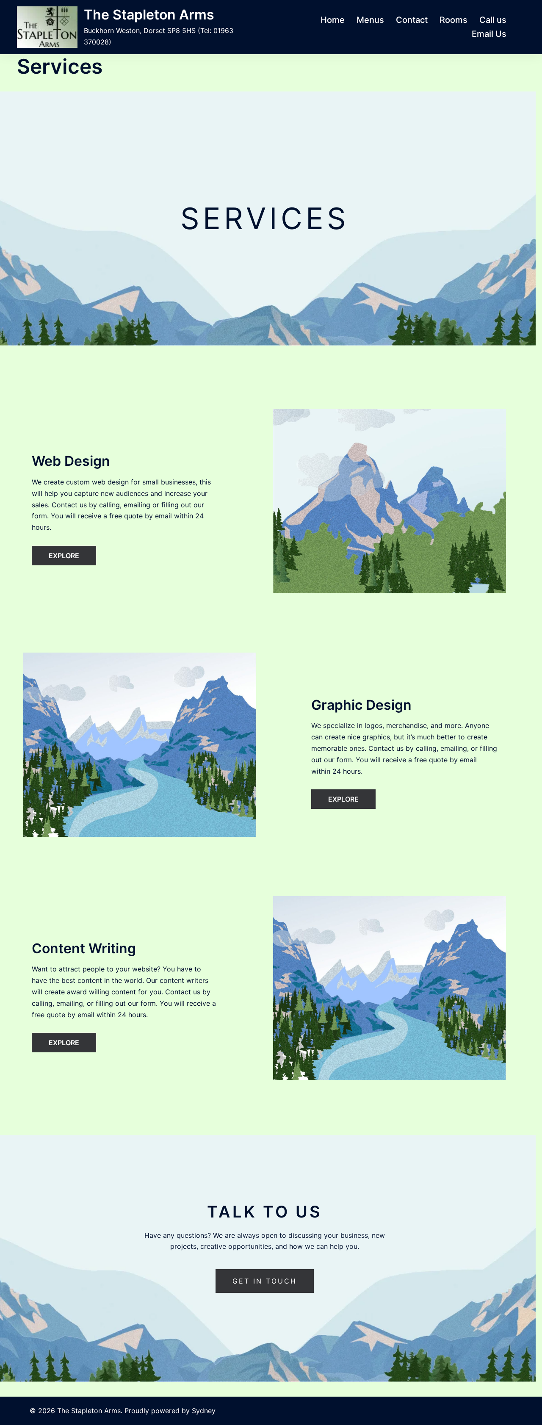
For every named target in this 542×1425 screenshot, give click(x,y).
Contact (412, 20)
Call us (492, 20)
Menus (370, 20)
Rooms (453, 20)
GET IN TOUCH (264, 1281)
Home (333, 20)
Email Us (489, 34)
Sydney (204, 1410)
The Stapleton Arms (149, 14)
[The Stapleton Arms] (47, 27)
